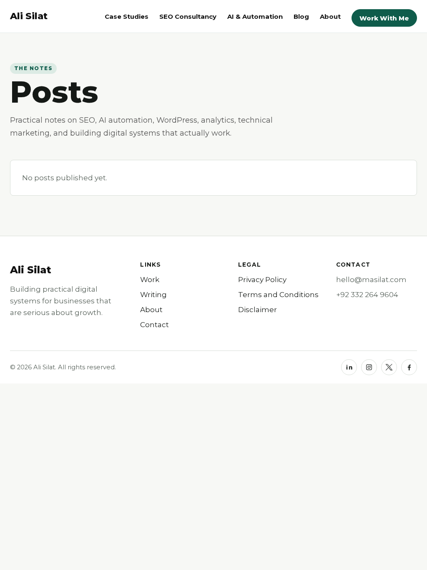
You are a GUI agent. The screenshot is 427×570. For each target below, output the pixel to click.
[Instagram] (369, 367)
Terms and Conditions (278, 294)
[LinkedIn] (349, 367)
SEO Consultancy (187, 16)
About (330, 16)
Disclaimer (257, 309)
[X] (389, 367)
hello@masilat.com (371, 279)
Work (149, 279)
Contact (154, 324)
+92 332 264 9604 (367, 294)
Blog (301, 16)
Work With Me (384, 18)
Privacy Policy (262, 279)
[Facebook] (409, 367)
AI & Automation (255, 16)
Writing (153, 294)
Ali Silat (30, 270)
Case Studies (126, 16)
